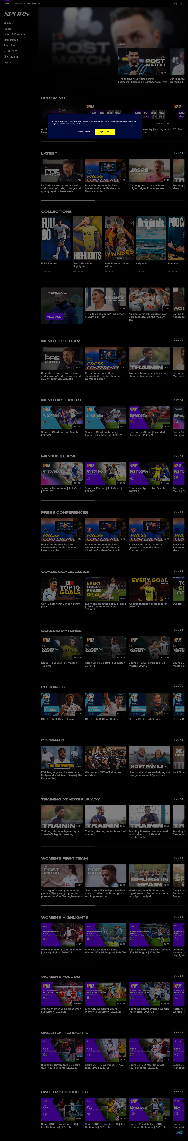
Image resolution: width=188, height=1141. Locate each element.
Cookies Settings (83, 131)
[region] (95, 126)
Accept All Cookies (104, 132)
